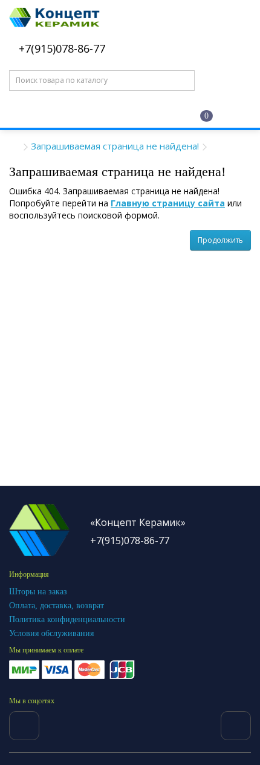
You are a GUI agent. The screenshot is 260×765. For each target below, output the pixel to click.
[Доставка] (98, 113)
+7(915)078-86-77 (60, 48)
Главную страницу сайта (168, 203)
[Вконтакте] (24, 725)
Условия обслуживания (51, 633)
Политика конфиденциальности (67, 619)
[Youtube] (236, 725)
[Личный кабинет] (146, 114)
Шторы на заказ (38, 591)
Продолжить (220, 240)
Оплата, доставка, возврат (56, 605)
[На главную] (51, 113)
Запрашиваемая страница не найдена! (115, 146)
